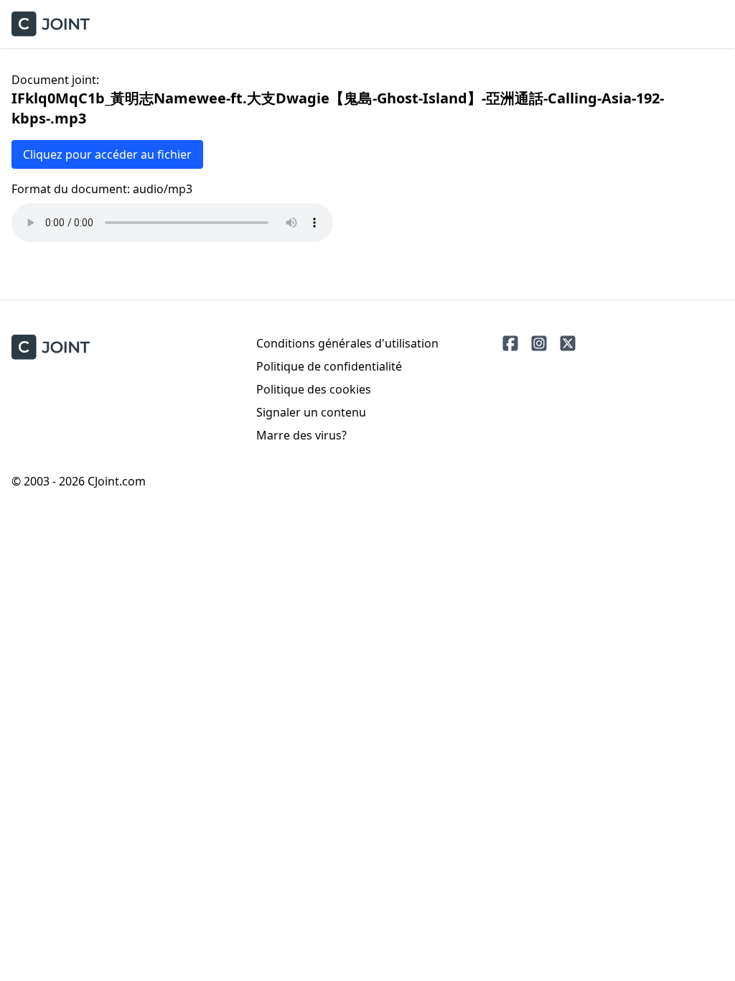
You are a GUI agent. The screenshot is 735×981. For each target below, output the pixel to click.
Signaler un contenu (311, 412)
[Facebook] (510, 343)
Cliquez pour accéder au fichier (107, 154)
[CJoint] (50, 347)
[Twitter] (567, 343)
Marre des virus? (301, 435)
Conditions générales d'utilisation (347, 343)
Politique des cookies (313, 389)
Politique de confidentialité (329, 366)
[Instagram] (539, 343)
